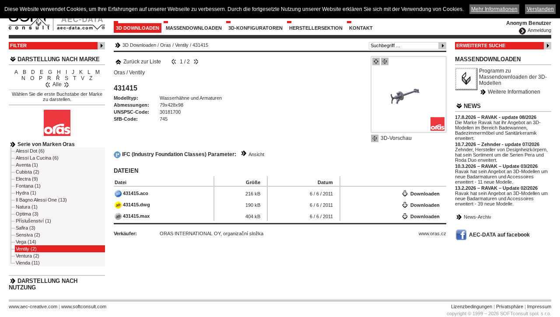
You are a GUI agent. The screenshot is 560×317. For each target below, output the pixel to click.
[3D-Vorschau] (384, 61)
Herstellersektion (316, 28)
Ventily (182, 45)
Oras (165, 45)
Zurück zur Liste (142, 62)
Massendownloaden (194, 28)
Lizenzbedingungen (471, 306)
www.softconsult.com (83, 306)
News (472, 106)
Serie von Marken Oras (46, 144)
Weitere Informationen (514, 92)
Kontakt (361, 28)
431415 (200, 45)
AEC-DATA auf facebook (499, 235)
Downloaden (425, 193)
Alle (57, 84)
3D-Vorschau (396, 138)
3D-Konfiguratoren (255, 28)
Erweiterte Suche (480, 45)
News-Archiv (477, 216)
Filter (18, 45)
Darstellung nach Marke (59, 59)
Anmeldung (539, 30)
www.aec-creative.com (33, 306)
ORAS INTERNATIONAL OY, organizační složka (211, 233)
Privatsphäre (509, 306)
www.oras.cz (432, 233)
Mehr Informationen (494, 9)
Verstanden (540, 9)
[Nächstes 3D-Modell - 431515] (196, 62)
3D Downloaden (137, 28)
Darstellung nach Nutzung (43, 284)
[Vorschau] (376, 61)
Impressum (539, 306)
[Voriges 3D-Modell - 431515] (173, 62)
